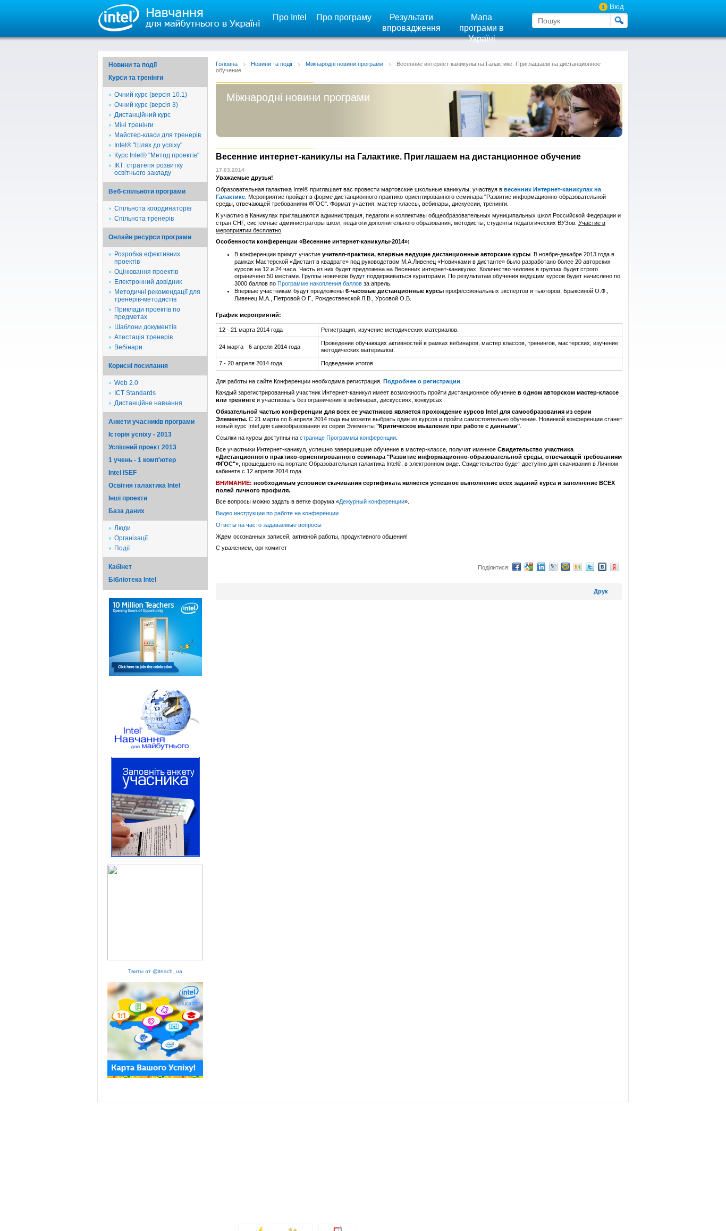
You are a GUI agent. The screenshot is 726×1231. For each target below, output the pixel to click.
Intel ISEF (122, 472)
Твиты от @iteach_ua (155, 971)
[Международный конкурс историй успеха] (155, 674)
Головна (227, 64)
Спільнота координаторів (152, 208)
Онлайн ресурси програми (149, 237)
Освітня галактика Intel (144, 485)
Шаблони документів (145, 327)
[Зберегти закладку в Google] (529, 567)
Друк (601, 591)
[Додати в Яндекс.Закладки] (614, 567)
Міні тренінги (134, 125)
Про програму (344, 17)
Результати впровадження (411, 22)
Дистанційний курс (142, 115)
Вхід (617, 7)
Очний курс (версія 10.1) (150, 94)
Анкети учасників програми (151, 421)
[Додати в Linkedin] (541, 567)
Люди (122, 528)
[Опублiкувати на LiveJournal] (553, 567)
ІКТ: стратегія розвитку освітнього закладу (148, 169)
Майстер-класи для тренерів (157, 135)
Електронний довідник (148, 282)
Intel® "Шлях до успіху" (148, 145)
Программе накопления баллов (319, 283)
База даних (126, 511)
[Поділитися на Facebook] (516, 567)
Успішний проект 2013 (142, 447)
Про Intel (290, 17)
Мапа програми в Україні (481, 28)
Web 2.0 (126, 383)
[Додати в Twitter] (590, 567)
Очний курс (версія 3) (146, 104)
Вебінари (128, 347)
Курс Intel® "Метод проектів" (156, 155)
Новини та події (132, 65)
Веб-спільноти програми (146, 191)
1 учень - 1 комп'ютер (142, 460)
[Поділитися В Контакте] (602, 567)
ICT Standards (135, 393)
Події (122, 548)
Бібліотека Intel (132, 579)
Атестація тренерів (143, 337)
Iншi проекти (127, 498)
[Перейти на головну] (176, 17)
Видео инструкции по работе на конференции (277, 513)
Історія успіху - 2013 (140, 434)
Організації (131, 538)
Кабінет (120, 567)
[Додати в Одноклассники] (577, 567)
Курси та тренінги (135, 77)
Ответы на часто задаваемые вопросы (269, 525)
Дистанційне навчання (148, 403)
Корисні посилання (138, 366)
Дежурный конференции (371, 501)
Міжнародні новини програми (344, 64)
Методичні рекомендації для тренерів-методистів (157, 295)
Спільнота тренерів (144, 218)
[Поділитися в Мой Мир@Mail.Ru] (565, 567)
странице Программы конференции (348, 437)
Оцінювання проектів (146, 271)
